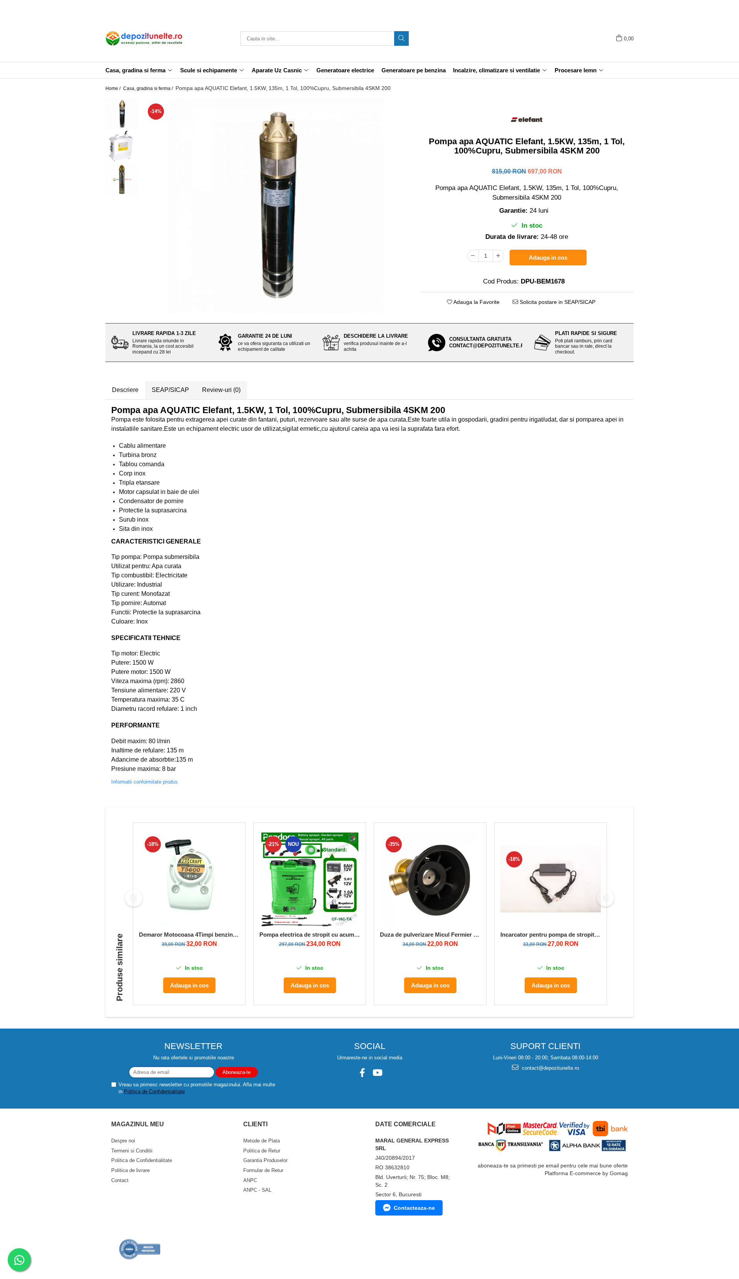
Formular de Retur (263, 1170)
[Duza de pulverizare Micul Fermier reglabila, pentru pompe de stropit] (430, 878)
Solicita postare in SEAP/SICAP (556, 302)
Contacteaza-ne (414, 1208)
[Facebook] (362, 1072)
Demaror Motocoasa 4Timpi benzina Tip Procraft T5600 (189, 934)
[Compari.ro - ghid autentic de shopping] (140, 1249)
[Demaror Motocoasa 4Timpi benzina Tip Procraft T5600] (189, 878)
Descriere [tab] (125, 390)
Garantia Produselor (265, 1160)
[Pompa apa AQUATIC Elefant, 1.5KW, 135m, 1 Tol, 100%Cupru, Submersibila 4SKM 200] (275, 205)
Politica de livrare (130, 1170)
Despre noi (123, 1141)
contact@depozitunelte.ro (549, 1068)
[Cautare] (401, 38)
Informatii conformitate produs (144, 782)
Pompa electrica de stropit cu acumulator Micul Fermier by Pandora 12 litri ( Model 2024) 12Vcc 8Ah (309, 934)
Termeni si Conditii (131, 1151)
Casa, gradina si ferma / (148, 88)
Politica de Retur (261, 1151)
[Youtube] (377, 1072)
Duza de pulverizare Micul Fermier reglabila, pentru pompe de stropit (430, 934)
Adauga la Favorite (476, 302)
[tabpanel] (275, 205)
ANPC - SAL (257, 1190)
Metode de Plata (261, 1141)
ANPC (250, 1180)
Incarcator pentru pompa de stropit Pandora (550, 934)
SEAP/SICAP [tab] (170, 390)
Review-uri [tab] (221, 390)
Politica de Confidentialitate (154, 1091)
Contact (120, 1180)
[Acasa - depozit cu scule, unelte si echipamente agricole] (143, 38)
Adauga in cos (548, 257)
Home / (113, 88)
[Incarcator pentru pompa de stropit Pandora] (550, 878)
